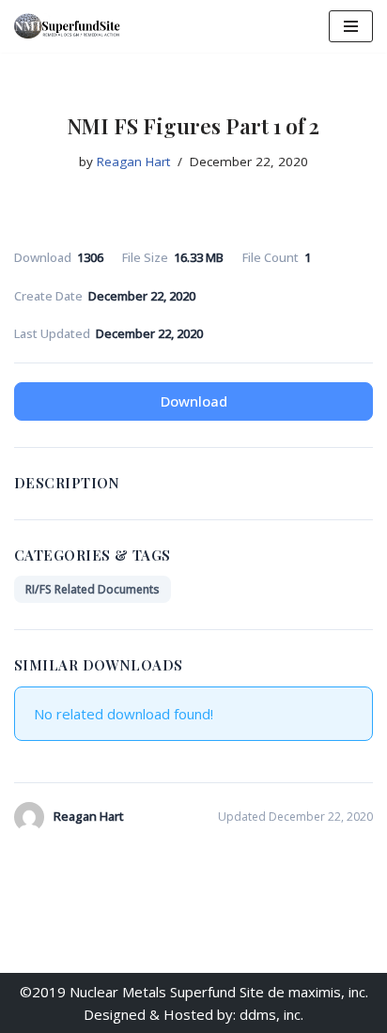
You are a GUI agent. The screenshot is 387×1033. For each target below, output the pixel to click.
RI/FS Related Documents (92, 589)
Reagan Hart (133, 161)
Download (194, 401)
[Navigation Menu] (351, 26)
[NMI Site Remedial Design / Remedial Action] (70, 26)
